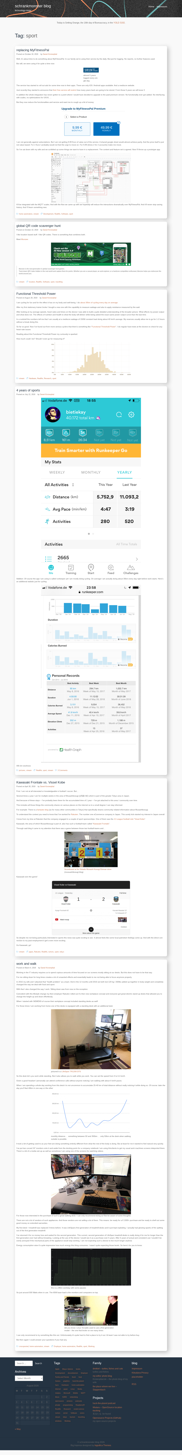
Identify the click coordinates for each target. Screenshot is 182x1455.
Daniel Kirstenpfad (50, 54)
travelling (59, 282)
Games (57, 1381)
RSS (134, 1384)
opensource (59, 1401)
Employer (57, 1346)
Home (151, 6)
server (65, 1413)
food (80, 1377)
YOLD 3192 (119, 23)
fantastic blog (42, 810)
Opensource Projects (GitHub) (107, 1418)
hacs (57, 1385)
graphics (66, 1381)
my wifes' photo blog (102, 1376)
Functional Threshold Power (36, 293)
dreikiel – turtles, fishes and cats (108, 1368)
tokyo (62, 952)
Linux (73, 1389)
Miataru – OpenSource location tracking (107, 1409)
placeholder (137, 1377)
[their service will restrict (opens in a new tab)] (60, 90)
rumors (51, 952)
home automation (25, 214)
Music (57, 1397)
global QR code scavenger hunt (38, 226)
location (32, 282)
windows (58, 1421)
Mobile (75, 1393)
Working (91, 1346)
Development (48, 214)
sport (71, 214)
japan (31, 952)
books (78, 1369)
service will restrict (68, 90)
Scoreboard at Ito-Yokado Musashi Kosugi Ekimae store (87, 869)
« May (18, 1429)
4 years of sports (28, 390)
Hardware (32, 378)
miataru (58, 1393)
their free (56, 90)
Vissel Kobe (140, 819)
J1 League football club (124, 819)
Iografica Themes (103, 1445)
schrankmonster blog (33, 6)
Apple (57, 1369)
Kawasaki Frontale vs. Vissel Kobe (40, 782)
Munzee (24, 239)
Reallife (57, 214)
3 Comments (63, 770)
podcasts (78, 1401)
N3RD (64, 1397)
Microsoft (67, 1393)
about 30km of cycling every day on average (99, 302)
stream (36, 214)
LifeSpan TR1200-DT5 (71, 1071)
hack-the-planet (78, 1381)
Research (47, 378)
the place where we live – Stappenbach (105, 1388)
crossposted (24, 1346)
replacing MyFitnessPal (32, 50)
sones (82, 1413)
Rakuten (74, 814)
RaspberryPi (80, 1405)
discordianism (73, 1373)
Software (64, 214)
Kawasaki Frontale (101, 824)
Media (80, 1389)
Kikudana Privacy (140, 1373)
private (57, 1405)
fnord (74, 1377)
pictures (22, 770)
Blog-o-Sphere (67, 1369)
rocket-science (79, 1409)
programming (68, 1405)
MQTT (83, 1393)
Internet (58, 1389)
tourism (72, 1417)
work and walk (26, 963)
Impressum (162, 6)
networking (74, 1397)
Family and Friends (62, 1377)
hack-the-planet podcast (104, 1403)
